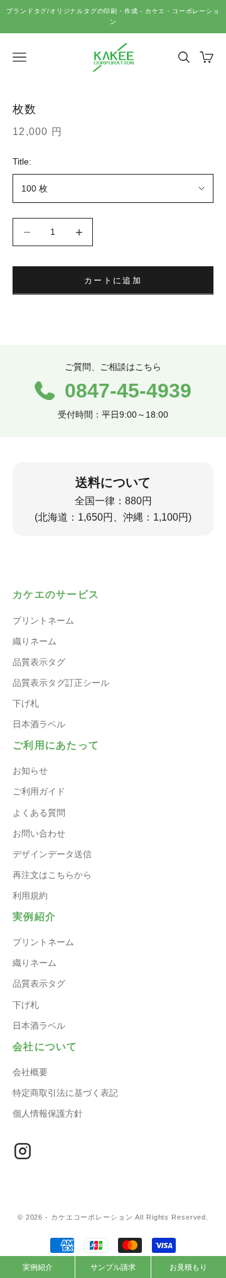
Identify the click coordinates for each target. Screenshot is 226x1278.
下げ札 (26, 703)
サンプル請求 (113, 1267)
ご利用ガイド (39, 791)
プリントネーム (43, 620)
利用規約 (30, 896)
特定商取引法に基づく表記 (65, 1093)
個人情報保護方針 (48, 1113)
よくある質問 (39, 813)
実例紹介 (38, 1267)
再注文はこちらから (52, 875)
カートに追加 (113, 280)
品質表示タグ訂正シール (61, 683)
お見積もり (188, 1267)
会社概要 (30, 1072)
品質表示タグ (39, 662)
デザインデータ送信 (52, 854)
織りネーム (34, 641)
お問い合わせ (39, 833)
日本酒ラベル (39, 724)
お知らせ (30, 771)
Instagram (23, 1151)
